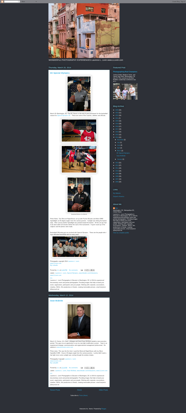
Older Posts (103, 390)
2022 (117, 115)
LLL (116, 208)
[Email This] (85, 270)
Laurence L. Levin (73, 261)
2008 (117, 176)
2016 (117, 132)
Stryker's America (118, 196)
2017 (117, 129)
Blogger (103, 409)
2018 (117, 126)
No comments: (74, 270)
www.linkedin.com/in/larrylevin (88, 273)
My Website (117, 193)
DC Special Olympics (60, 73)
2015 (117, 134)
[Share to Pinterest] (94, 270)
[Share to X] (89, 270)
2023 (117, 112)
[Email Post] (81, 270)
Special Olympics (72, 273)
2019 (117, 123)
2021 (117, 118)
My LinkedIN (54, 363)
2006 (117, 182)
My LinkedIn (54, 265)
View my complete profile (121, 233)
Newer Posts (55, 390)
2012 (117, 165)
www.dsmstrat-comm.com (65, 347)
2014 (117, 137)
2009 (117, 173)
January (119, 159)
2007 (117, 179)
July (118, 142)
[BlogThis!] (87, 270)
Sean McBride (56, 301)
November (120, 139)
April (118, 148)
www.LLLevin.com (55, 263)
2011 (117, 168)
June (119, 145)
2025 (117, 110)
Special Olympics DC (64, 115)
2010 (117, 171)
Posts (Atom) (83, 395)
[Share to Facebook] (92, 270)
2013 (117, 162)
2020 (117, 121)
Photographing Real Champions (125, 72)
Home (79, 390)
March (119, 150)
